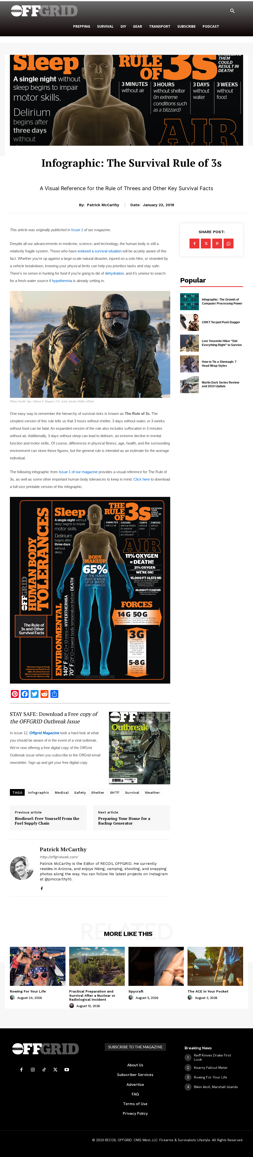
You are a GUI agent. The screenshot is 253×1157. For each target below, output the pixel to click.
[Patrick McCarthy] (22, 868)
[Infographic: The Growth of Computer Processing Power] (189, 301)
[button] (232, 11)
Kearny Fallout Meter (211, 1067)
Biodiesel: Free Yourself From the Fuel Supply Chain (47, 821)
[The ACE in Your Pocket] (215, 966)
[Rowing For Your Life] (37, 966)
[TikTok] (44, 1070)
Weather (152, 792)
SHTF (115, 792)
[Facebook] (41, 887)
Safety (80, 792)
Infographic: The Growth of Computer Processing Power (222, 301)
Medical (62, 792)
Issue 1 (77, 230)
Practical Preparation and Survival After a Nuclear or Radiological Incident (92, 995)
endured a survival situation (100, 251)
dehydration (114, 273)
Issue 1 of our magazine (78, 472)
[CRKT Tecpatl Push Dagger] (189, 322)
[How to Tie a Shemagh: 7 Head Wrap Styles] (189, 363)
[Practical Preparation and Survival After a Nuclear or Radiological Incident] (97, 966)
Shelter (98, 792)
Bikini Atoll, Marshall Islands (216, 1087)
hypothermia (62, 281)
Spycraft (135, 991)
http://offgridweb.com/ (59, 857)
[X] (206, 243)
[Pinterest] (217, 243)
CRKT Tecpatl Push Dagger (221, 322)
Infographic (38, 792)
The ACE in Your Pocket (208, 991)
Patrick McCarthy (103, 205)
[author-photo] (13, 997)
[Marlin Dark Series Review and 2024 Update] (189, 384)
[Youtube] (66, 1070)
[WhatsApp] (228, 243)
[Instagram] (32, 1070)
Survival (131, 149)
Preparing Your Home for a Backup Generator (124, 821)
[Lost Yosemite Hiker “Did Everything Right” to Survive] (189, 343)
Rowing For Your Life (28, 991)
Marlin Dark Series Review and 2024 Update (220, 384)
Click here (141, 479)
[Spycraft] (156, 966)
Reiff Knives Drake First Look (212, 1057)
